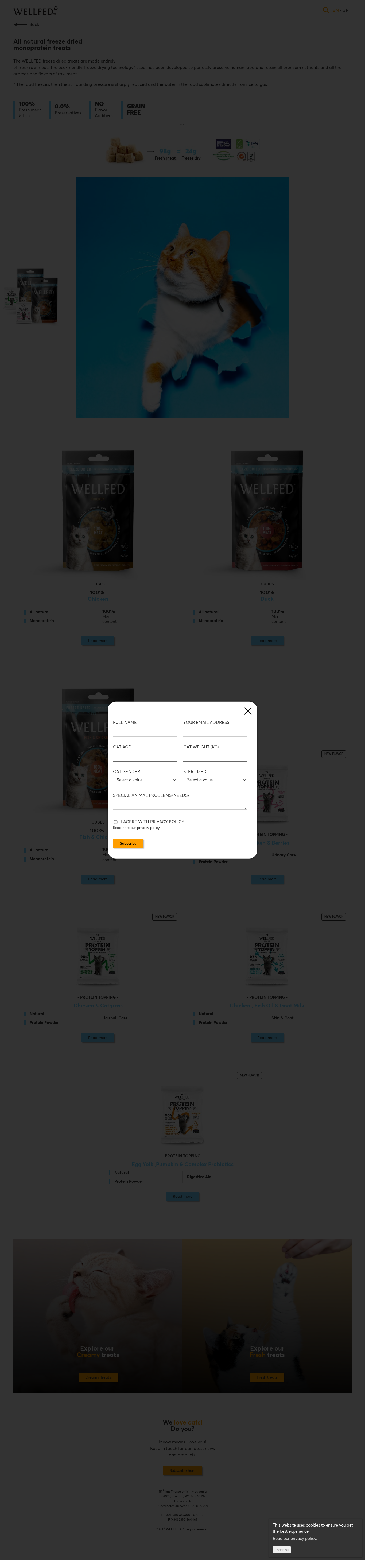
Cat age (122, 747)
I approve (282, 1550)
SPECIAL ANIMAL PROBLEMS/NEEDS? (151, 795)
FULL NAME (125, 722)
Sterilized (195, 772)
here (126, 828)
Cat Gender (126, 772)
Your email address (206, 722)
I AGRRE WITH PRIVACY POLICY (152, 822)
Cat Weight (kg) (201, 747)
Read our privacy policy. (295, 1539)
